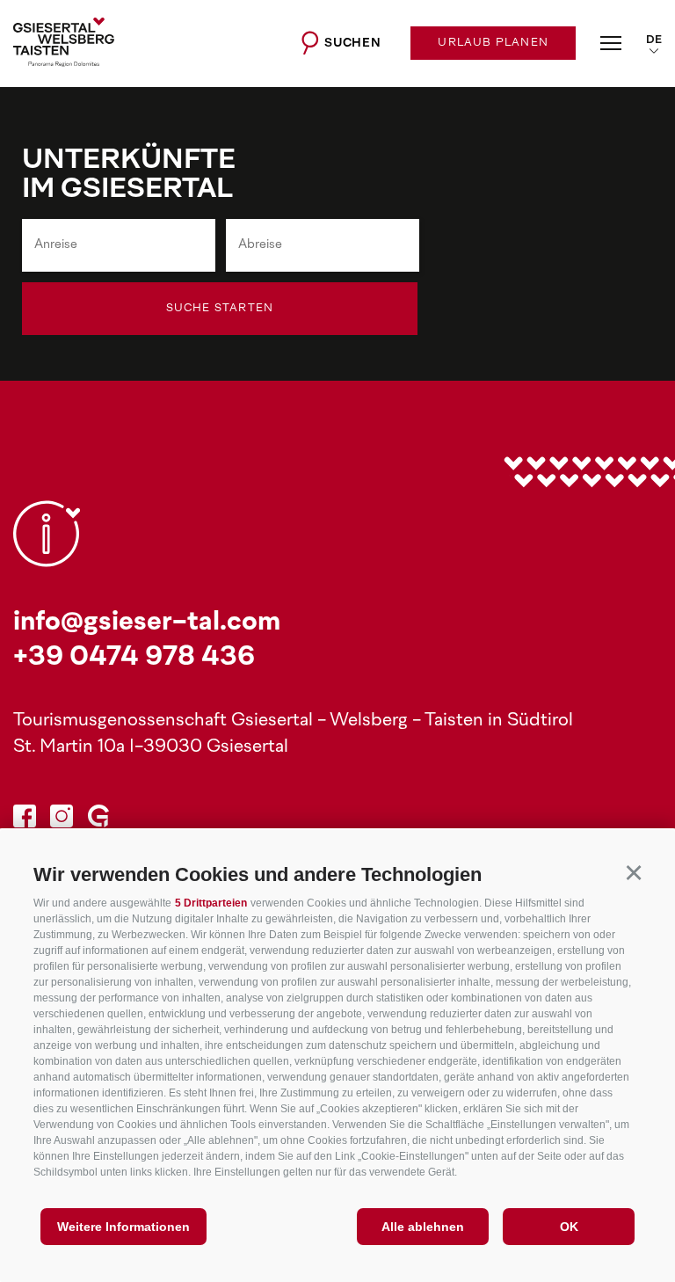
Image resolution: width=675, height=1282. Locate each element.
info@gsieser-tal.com (146, 623)
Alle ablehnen (422, 1227)
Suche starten (220, 308)
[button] (633, 871)
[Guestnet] (98, 819)
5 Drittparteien (211, 903)
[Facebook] (24, 819)
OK (569, 1227)
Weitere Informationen (123, 1227)
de (654, 40)
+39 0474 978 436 (134, 658)
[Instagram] (61, 819)
